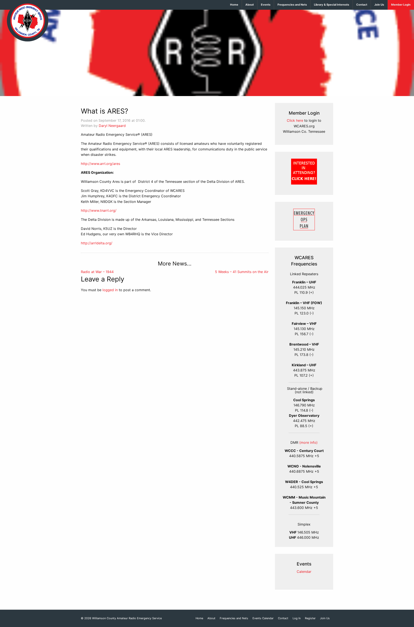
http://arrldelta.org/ (96, 243)
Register (310, 618)
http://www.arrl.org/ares (100, 163)
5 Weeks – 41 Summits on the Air (241, 272)
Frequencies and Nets (292, 4)
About (249, 4)
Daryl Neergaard (112, 125)
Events (265, 4)
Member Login (401, 4)
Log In (297, 618)
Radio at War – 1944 (97, 272)
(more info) (308, 442)
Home (234, 4)
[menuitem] (234, 5)
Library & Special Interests (331, 4)
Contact (361, 4)
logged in (110, 290)
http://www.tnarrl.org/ (98, 210)
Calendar (304, 571)
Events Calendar (263, 618)
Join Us (379, 4)
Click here (295, 120)
